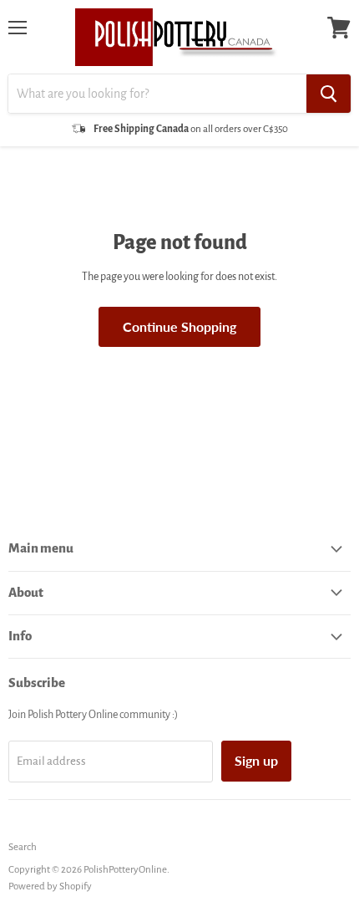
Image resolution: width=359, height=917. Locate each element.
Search (22, 847)
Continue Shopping (179, 326)
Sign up (256, 760)
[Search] (328, 93)
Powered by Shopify (50, 886)
